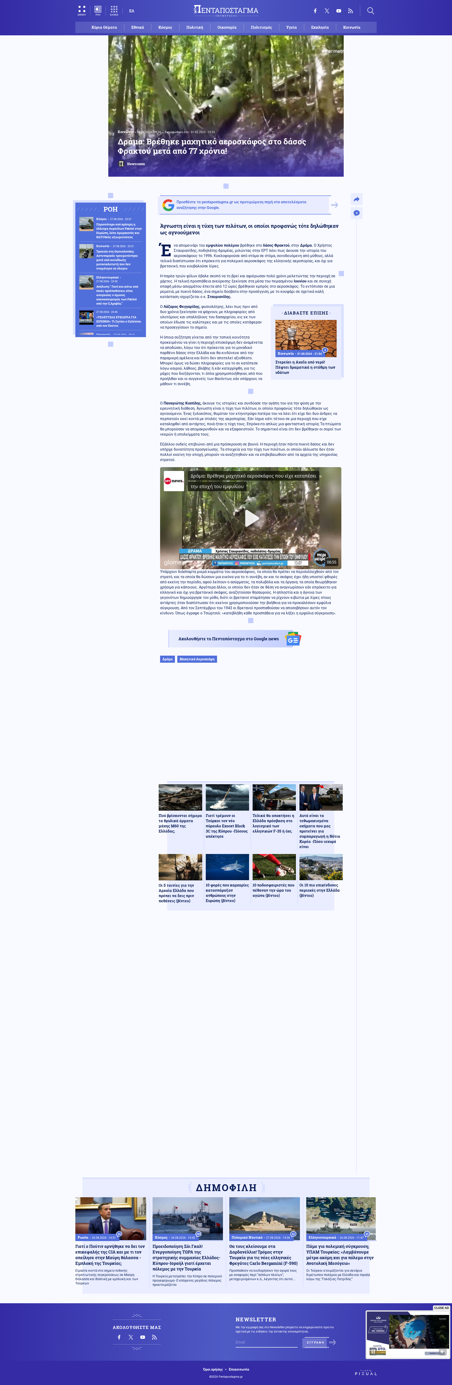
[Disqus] (250, 983)
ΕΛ (131, 10)
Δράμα (167, 659)
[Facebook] (315, 10)
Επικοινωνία (239, 1369)
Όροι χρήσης (213, 1369)
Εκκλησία (320, 27)
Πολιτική (194, 27)
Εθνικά (137, 27)
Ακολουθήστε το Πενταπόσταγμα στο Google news (228, 638)
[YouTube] (338, 10)
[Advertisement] (250, 727)
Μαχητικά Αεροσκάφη (197, 659)
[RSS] (350, 10)
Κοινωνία (351, 27)
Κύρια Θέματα (104, 27)
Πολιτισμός (261, 27)
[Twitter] (327, 10)
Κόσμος (165, 27)
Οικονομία (227, 27)
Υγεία (291, 27)
